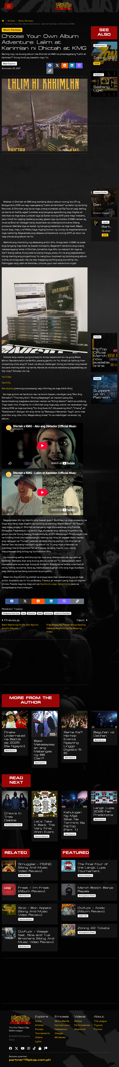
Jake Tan (83, 916)
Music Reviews (26, 20)
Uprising (48, 613)
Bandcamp (8, 388)
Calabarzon (61, 1029)
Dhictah (31, 613)
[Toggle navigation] (9, 6)
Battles (78, 1021)
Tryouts (98, 1025)
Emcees (39, 1029)
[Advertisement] (45, 176)
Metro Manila (62, 1021)
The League (100, 1021)
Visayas (59, 1033)
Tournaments (42, 1033)
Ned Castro (9, 63)
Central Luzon (62, 1025)
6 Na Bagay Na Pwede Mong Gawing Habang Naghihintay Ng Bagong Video (65, 628)
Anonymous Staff (13, 825)
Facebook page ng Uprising (55, 584)
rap (23, 613)
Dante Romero (41, 836)
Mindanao (60, 1037)
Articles (11, 20)
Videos (39, 1037)
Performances (82, 1025)
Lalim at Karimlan (62, 613)
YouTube (6, 376)
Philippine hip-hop (11, 613)
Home (38, 1021)
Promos (98, 1029)
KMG (40, 613)
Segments (80, 1029)
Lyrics (38, 1041)
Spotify (6, 382)
